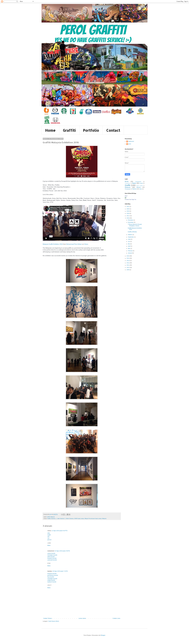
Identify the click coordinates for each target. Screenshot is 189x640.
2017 (128, 215)
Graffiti (69, 130)
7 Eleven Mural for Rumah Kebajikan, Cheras (135, 225)
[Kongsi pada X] (66, 514)
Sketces (134, 189)
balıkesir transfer (51, 582)
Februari (130, 250)
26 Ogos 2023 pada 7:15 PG (60, 571)
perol (129, 144)
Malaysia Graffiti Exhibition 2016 (53, 244)
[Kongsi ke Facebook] (68, 514)
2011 (128, 265)
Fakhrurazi (131, 141)
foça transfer (50, 577)
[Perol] (125, 198)
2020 (128, 209)
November (131, 222)
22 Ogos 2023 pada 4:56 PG (62, 551)
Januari (130, 253)
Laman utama (82, 618)
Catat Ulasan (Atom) (53, 621)
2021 (128, 206)
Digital (134, 183)
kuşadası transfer (52, 558)
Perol (126, 195)
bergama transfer (52, 573)
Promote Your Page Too (130, 199)
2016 (128, 218)
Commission (138, 181)
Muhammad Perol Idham (74, 244)
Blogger (103, 635)
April (129, 246)
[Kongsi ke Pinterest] (69, 514)
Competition (127, 183)
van (48, 538)
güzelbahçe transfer (52, 575)
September (131, 237)
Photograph (127, 189)
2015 (128, 256)
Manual (139, 187)
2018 (128, 213)
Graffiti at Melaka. (132, 232)
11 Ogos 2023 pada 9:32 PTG (59, 530)
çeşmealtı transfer (52, 560)
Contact (113, 130)
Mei (129, 244)
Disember (130, 220)
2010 (128, 267)
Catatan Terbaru (47, 618)
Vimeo (86, 244)
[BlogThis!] (64, 514)
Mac (129, 248)
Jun (129, 241)
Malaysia (52, 516)
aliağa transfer (51, 580)
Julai (129, 239)
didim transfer (51, 556)
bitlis (48, 533)
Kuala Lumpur (139, 185)
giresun (49, 539)
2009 (128, 269)
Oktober (130, 234)
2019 (128, 211)
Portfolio (91, 130)
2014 (128, 258)
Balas (48, 545)
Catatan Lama (116, 618)
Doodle (141, 183)
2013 (128, 260)
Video (140, 189)
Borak (126, 181)
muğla (49, 534)
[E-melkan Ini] (62, 514)
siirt (48, 536)
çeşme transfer (51, 553)
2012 (128, 263)
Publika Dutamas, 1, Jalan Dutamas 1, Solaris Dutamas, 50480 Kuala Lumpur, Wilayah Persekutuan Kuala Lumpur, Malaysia (76, 518)
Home (50, 130)
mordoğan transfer (52, 555)
